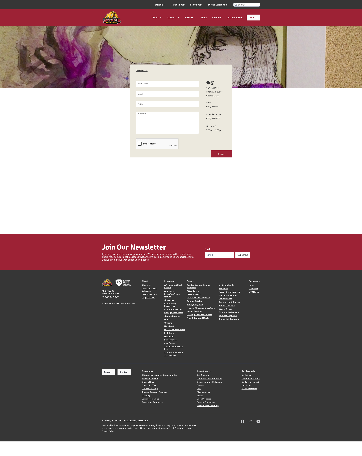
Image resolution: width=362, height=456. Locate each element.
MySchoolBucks (226, 285)
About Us (146, 285)
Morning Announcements (199, 314)
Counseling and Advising (209, 382)
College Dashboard (173, 312)
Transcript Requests (229, 319)
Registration (148, 297)
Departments (204, 371)
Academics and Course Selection (198, 286)
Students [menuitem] (171, 17)
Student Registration (229, 312)
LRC (199, 388)
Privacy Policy (108, 431)
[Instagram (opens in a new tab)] (250, 421)
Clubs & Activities (173, 309)
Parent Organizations (229, 292)
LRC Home (254, 292)
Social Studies (204, 399)
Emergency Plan (195, 304)
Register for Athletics (229, 302)
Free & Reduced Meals (198, 318)
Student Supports (228, 315)
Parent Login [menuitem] (178, 4)
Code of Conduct (250, 382)
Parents (191, 281)
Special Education (206, 402)
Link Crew (169, 333)
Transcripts (170, 355)
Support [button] (108, 372)
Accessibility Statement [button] (137, 420)
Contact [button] (124, 372)
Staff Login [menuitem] (196, 4)
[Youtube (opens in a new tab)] (258, 421)
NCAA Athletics (249, 388)
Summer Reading (150, 399)
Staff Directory (149, 294)
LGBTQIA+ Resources (174, 329)
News (251, 285)
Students (169, 281)
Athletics (169, 291)
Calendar (253, 288)
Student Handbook (173, 352)
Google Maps (212, 95)
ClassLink (169, 300)
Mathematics (203, 392)
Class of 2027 (149, 382)
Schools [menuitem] (159, 4)
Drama (200, 385)
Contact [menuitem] (253, 17)
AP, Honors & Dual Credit (173, 286)
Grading (168, 323)
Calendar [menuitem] (217, 17)
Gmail (167, 319)
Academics (147, 371)
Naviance (169, 336)
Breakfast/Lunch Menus (172, 295)
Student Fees (225, 309)
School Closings (227, 305)
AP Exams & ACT (150, 378)
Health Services (194, 311)
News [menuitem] (204, 17)
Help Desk (169, 326)
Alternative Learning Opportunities (159, 375)
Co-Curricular (249, 371)
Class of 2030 (193, 294)
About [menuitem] (155, 17)
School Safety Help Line (173, 347)
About (145, 281)
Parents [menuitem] (189, 17)
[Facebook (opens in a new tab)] (242, 421)
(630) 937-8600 (110, 297)
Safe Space (169, 343)
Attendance (193, 291)
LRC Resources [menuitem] (235, 17)
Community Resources (170, 304)
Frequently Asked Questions (201, 308)
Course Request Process (154, 392)
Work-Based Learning (208, 405)
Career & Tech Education (209, 378)
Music (200, 395)
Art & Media (203, 375)
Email (207, 249)
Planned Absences (228, 295)
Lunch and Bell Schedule (149, 289)
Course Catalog (172, 316)
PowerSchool (170, 340)
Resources (254, 281)
